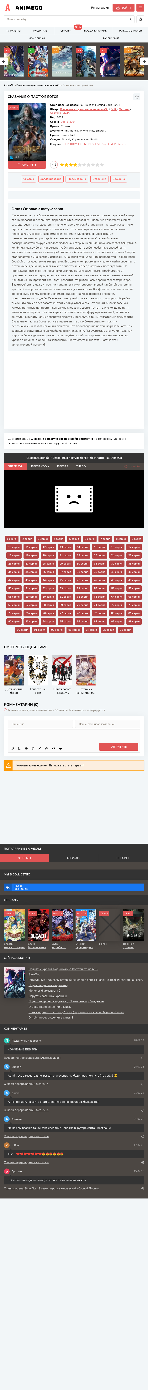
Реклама (19, 354)
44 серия (48, 580)
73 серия (134, 605)
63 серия (99, 597)
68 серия (48, 605)
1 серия (12, 539)
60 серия (48, 597)
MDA (113, 144)
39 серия (99, 572)
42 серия (14, 580)
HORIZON (84, 144)
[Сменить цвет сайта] (140, 19)
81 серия (134, 613)
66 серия (14, 605)
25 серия (134, 555)
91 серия (39, 630)
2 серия (27, 539)
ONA (114, 109)
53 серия (65, 588)
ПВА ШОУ (70, 144)
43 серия (31, 580)
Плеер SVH (15, 466)
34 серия (14, 572)
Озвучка (55, 113)
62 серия (82, 597)
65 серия (134, 597)
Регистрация (100, 8)
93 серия (74, 630)
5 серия (74, 539)
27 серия (31, 563)
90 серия (22, 630)
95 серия (108, 630)
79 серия (99, 613)
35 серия (31, 572)
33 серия (134, 563)
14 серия (82, 547)
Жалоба (135, 466)
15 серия (99, 547)
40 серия (117, 572)
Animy (122, 144)
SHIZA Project (100, 144)
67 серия (31, 605)
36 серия (48, 572)
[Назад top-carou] (4, 61)
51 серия (31, 588)
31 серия (99, 563)
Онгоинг (69, 29)
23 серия (99, 555)
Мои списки (37, 38)
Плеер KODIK (40, 466)
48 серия (117, 580)
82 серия (14, 621)
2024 (66, 113)
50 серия (14, 588)
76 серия (48, 613)
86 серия (82, 621)
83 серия (31, 621)
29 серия (65, 563)
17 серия (134, 547)
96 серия (125, 630)
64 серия (117, 597)
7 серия (105, 539)
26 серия (14, 563)
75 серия (31, 613)
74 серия (14, 613)
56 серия (117, 588)
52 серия (48, 588)
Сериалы (73, 858)
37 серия (65, 572)
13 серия (65, 547)
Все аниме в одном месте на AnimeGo (38, 85)
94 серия (91, 630)
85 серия (65, 621)
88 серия (117, 621)
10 (102, 164)
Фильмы (24, 858)
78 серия (82, 613)
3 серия (43, 539)
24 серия (117, 555)
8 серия (121, 539)
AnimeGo (29, 7)
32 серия (117, 563)
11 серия (31, 547)
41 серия (134, 572)
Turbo (81, 466)
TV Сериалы (40, 30)
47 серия (99, 580)
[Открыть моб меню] (140, 8)
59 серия (31, 597)
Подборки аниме (95, 30)
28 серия (48, 563)
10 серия (14, 547)
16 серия (117, 547)
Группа (21, 887)
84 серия (48, 621)
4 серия (58, 539)
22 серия (82, 555)
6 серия (90, 539)
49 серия (134, 580)
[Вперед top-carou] (144, 61)
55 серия (99, 588)
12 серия (48, 547)
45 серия (65, 580)
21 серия (65, 555)
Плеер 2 (62, 466)
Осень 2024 (68, 122)
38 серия (82, 572)
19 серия (31, 555)
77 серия (65, 613)
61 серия (65, 597)
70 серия (82, 605)
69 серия (65, 605)
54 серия (82, 588)
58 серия (14, 597)
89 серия (134, 621)
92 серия (57, 630)
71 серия (99, 605)
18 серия (14, 555)
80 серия (117, 613)
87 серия (99, 621)
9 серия (136, 539)
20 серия (48, 555)
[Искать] (130, 19)
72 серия (117, 605)
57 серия (134, 588)
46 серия (82, 580)
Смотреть (29, 165)
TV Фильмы (13, 30)
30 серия (82, 563)
